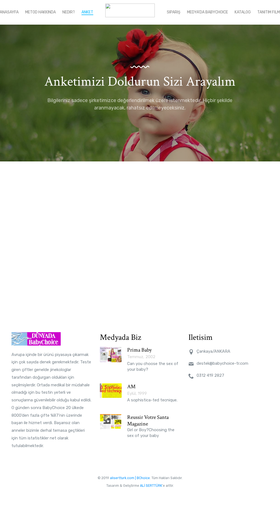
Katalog (243, 12)
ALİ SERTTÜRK (151, 486)
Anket (87, 12)
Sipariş (173, 12)
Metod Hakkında (40, 12)
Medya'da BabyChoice (207, 12)
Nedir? (68, 12)
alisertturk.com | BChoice (130, 478)
